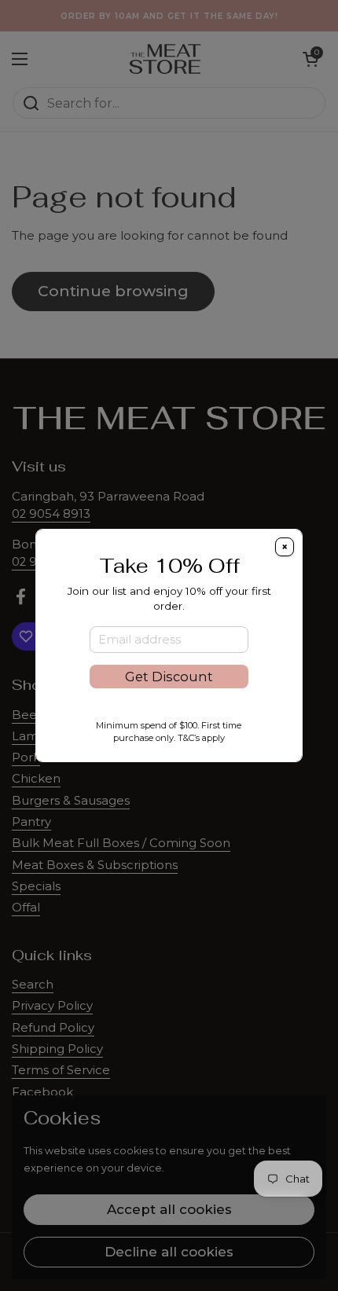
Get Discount (169, 676)
